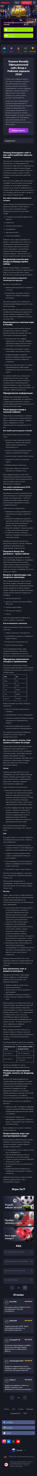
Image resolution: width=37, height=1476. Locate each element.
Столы (20, 1409)
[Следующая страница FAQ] (25, 1288)
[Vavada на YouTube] (18, 1441)
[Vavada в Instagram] (4, 1441)
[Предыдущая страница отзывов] (12, 1398)
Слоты (6, 1409)
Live (13, 1409)
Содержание (15, 1413)
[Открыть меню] (34, 2)
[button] (34, 11)
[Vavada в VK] (9, 1441)
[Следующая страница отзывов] (25, 1398)
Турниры (29, 1409)
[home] (5, 3)
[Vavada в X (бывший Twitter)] (13, 1441)
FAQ (25, 1413)
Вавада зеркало (18, 130)
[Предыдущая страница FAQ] (12, 1288)
